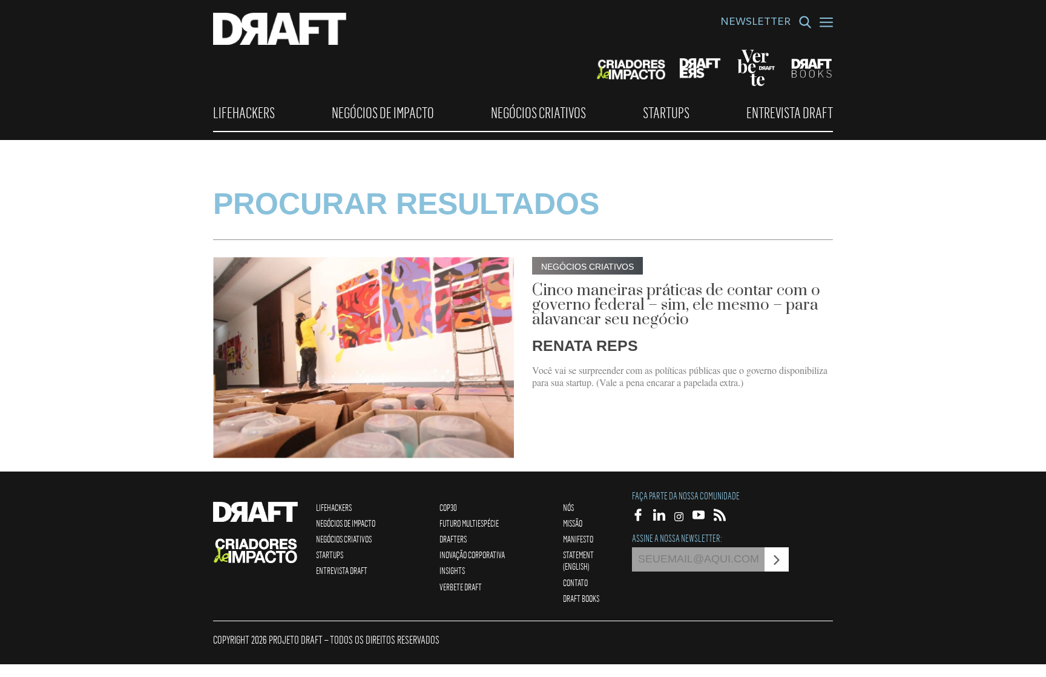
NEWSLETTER (755, 23)
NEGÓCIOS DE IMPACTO (383, 113)
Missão (572, 523)
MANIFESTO (578, 538)
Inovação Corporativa (472, 554)
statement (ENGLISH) (578, 560)
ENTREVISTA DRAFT (789, 113)
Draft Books (581, 598)
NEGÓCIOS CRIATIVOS (538, 113)
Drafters (453, 538)
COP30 (448, 507)
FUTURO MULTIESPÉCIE (469, 523)
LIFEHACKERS (244, 113)
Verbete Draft (460, 586)
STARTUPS (666, 113)
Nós (568, 507)
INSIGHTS (452, 570)
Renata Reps (585, 345)
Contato (575, 582)
